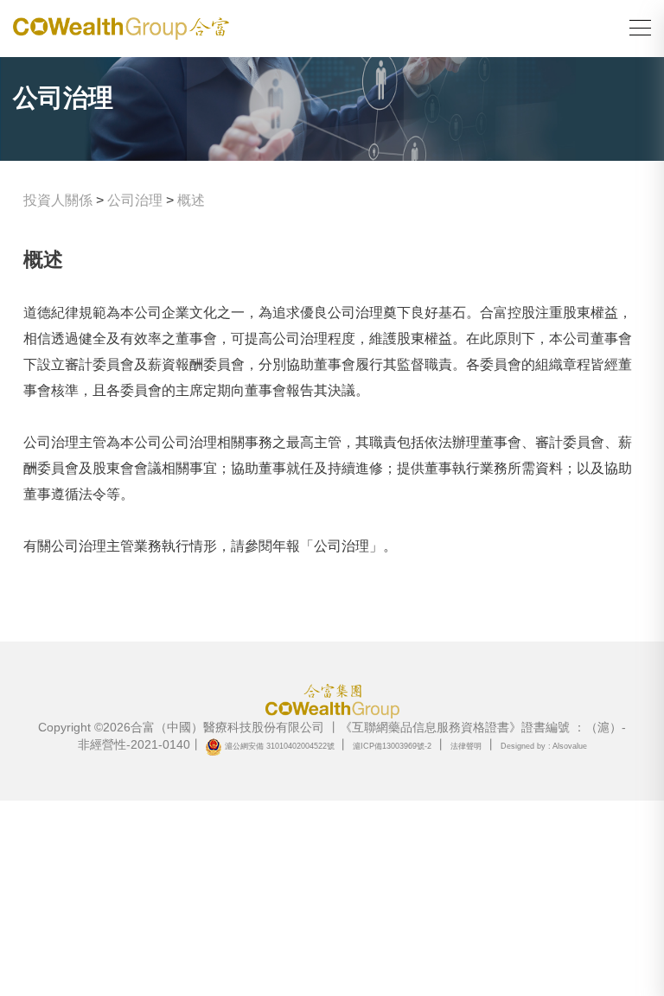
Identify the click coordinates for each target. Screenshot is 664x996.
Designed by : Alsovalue (544, 746)
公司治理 (135, 200)
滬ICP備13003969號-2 (392, 746)
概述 (191, 200)
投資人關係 (58, 200)
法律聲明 (466, 746)
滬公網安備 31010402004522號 (279, 746)
